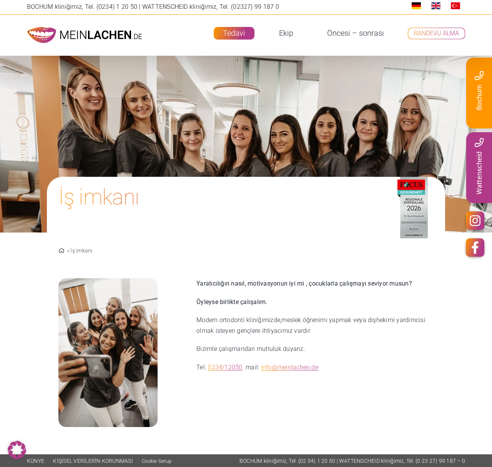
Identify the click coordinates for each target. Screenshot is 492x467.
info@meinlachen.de (289, 367)
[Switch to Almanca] (416, 7)
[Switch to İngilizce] (435, 7)
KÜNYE (35, 461)
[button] (17, 450)
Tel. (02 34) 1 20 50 (312, 461)
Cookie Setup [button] (156, 461)
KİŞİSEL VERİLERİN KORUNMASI (93, 461)
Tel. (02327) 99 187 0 (249, 6)
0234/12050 (225, 367)
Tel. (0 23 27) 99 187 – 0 (435, 461)
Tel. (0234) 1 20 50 (112, 6)
